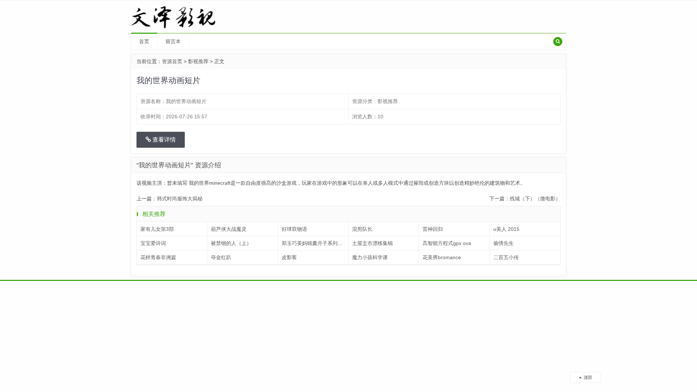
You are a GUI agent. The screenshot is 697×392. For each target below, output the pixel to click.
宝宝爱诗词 (153, 243)
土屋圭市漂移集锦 (372, 243)
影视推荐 (198, 61)
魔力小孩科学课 (370, 257)
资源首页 (172, 61)
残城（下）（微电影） (535, 198)
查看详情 (163, 139)
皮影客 (289, 257)
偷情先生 (503, 243)
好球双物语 (294, 229)
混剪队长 (362, 229)
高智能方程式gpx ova (447, 243)
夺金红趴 (221, 257)
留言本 (173, 41)
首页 (144, 41)
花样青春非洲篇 (158, 257)
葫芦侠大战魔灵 (228, 229)
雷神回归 (433, 229)
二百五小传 (506, 257)
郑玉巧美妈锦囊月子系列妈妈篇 (315, 243)
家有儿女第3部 (157, 229)
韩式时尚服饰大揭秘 (180, 198)
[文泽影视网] (182, 16)
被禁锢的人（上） (231, 243)
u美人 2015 (506, 229)
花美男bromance (442, 257)
